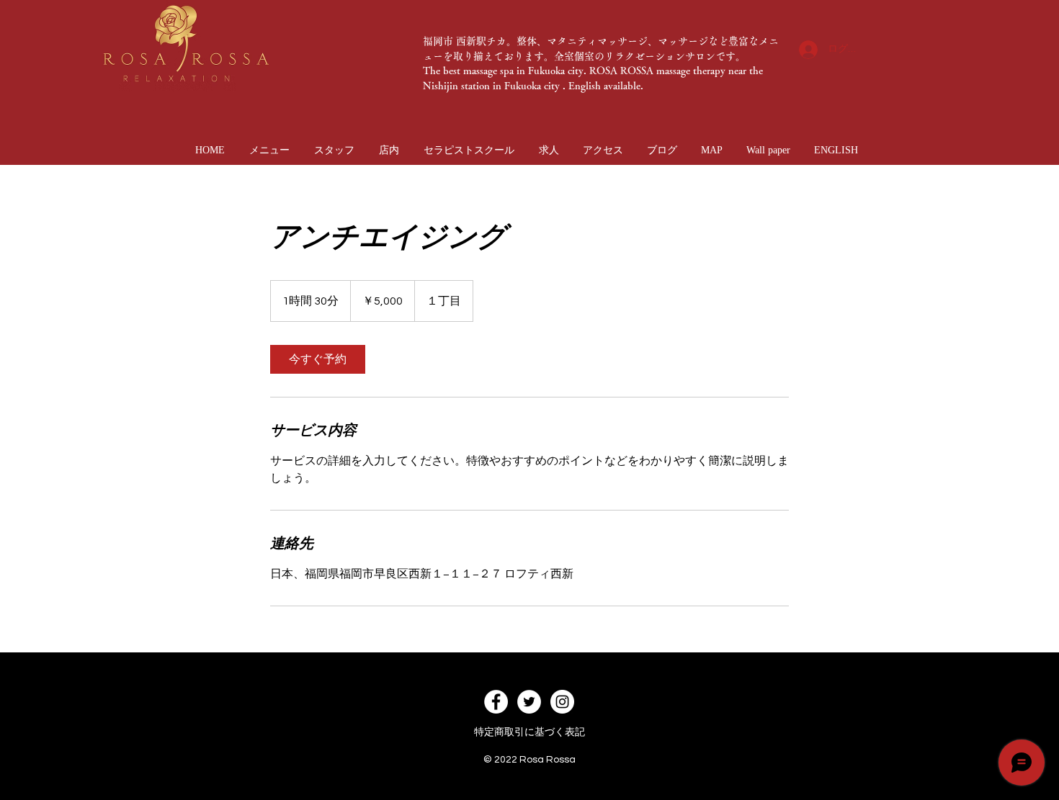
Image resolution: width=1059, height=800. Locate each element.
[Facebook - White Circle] (496, 702)
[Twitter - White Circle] (529, 702)
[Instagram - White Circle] (562, 702)
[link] (317, 359)
